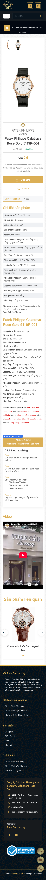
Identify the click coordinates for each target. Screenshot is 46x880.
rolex (19, 415)
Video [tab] (26, 199)
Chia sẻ (17, 436)
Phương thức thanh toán (16, 715)
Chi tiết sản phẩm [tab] (12, 199)
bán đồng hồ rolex (29, 415)
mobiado (23, 411)
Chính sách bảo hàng (15, 706)
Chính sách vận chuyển (16, 711)
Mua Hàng (11, 444)
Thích (8, 436)
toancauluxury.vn (17, 874)
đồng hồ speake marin (19, 423)
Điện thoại (10, 736)
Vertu (7, 741)
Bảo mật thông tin (13, 770)
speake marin (11, 419)
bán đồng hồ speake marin (30, 419)
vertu (29, 407)
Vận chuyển (23, 444)
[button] (4, 632)
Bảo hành (35, 444)
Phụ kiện (9, 745)
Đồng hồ (9, 732)
